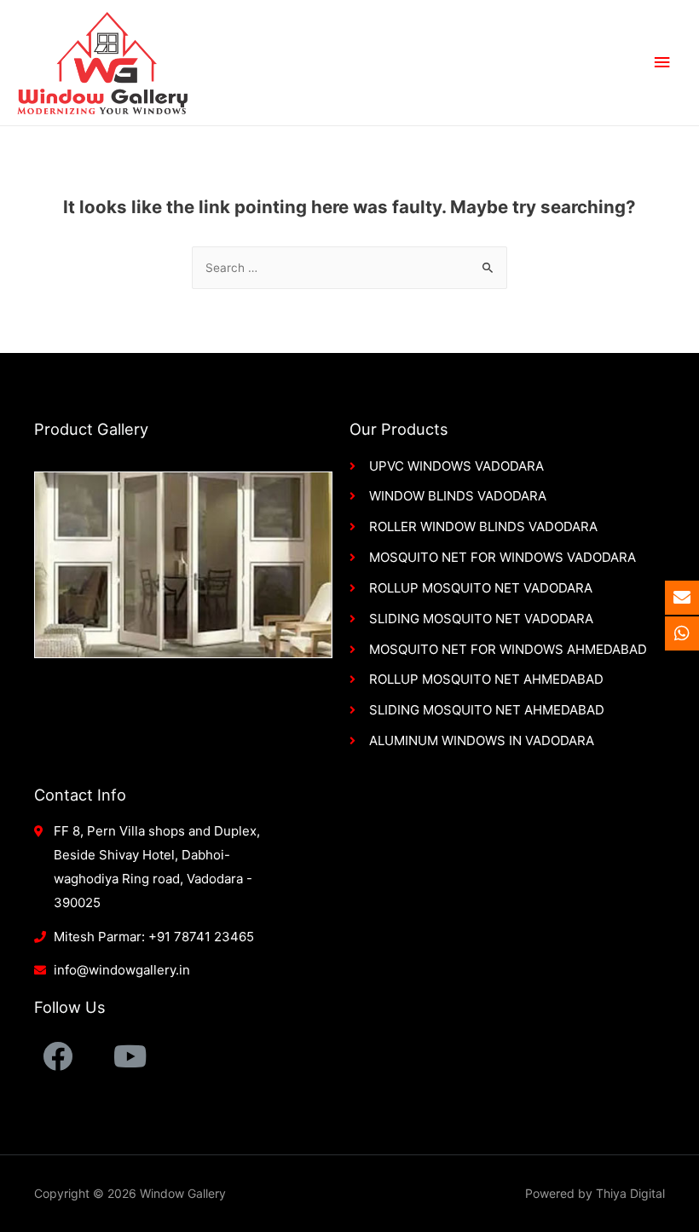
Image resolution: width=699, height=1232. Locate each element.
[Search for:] (349, 268)
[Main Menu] (662, 63)
